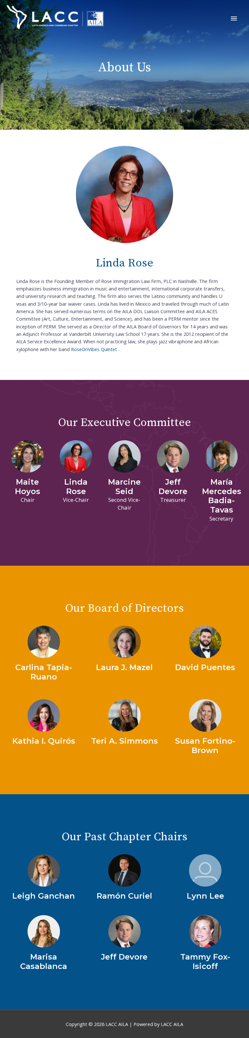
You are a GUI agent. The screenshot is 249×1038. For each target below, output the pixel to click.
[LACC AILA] (55, 17)
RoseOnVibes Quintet (94, 349)
